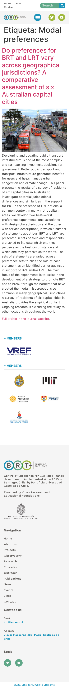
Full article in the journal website (25, 319)
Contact (10, 601)
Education (11, 567)
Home (8, 538)
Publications (12, 578)
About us (10, 544)
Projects (10, 550)
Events (8, 590)
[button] (37, 17)
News (7, 584)
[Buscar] (62, 5)
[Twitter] (51, 17)
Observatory (12, 555)
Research (10, 561)
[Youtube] (61, 17)
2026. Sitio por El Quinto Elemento (34, 685)
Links (7, 596)
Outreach (10, 573)
